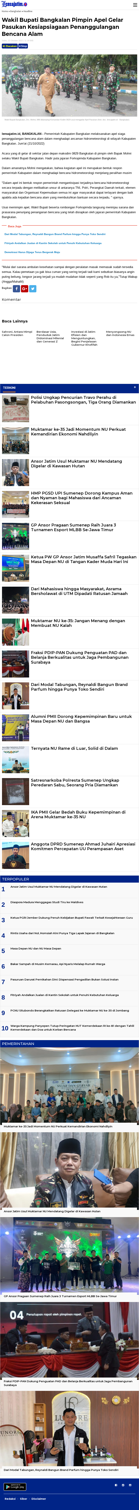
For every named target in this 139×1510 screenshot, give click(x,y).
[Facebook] (16, 288)
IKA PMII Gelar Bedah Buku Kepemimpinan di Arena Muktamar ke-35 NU (78, 814)
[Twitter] (32, 288)
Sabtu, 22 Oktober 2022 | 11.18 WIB (17, 40)
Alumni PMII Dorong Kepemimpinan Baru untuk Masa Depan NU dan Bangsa (81, 719)
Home (5, 11)
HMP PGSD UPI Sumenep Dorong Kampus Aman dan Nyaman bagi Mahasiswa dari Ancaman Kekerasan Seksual (81, 498)
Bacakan (11, 46)
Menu (135, 5)
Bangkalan (15, 11)
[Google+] (24, 288)
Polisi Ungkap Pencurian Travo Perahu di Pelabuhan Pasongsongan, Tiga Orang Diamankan (83, 400)
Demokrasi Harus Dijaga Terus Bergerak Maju (32, 252)
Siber (23, 1498)
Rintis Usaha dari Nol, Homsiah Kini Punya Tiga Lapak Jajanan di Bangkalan (62, 933)
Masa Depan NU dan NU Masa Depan (35, 948)
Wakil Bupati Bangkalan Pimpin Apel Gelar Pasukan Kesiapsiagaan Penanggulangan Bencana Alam (62, 27)
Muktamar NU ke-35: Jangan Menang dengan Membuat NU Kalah (78, 623)
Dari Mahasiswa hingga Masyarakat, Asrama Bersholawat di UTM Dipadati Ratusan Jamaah (79, 591)
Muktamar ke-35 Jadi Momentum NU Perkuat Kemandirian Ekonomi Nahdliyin (78, 432)
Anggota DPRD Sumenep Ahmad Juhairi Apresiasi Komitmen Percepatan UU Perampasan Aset (83, 846)
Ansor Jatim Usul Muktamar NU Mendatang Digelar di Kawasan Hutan (76, 463)
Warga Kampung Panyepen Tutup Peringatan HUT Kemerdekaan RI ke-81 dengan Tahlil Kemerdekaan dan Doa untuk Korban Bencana (72, 1027)
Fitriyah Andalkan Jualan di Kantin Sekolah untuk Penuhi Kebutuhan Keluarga (53, 243)
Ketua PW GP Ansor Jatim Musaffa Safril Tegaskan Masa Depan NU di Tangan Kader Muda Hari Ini (83, 559)
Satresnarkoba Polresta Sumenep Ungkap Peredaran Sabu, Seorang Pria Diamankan (75, 782)
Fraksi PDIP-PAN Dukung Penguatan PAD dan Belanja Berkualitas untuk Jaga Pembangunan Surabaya (80, 657)
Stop (23, 46)
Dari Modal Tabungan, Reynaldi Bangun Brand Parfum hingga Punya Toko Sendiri (55, 234)
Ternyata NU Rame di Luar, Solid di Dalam (74, 748)
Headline (28, 11)
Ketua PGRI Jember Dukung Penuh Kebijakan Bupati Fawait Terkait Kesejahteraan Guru (71, 917)
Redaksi (10, 1498)
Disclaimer (38, 1498)
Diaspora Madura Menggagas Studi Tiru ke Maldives (46, 902)
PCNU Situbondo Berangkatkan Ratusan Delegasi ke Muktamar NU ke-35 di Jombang (69, 1010)
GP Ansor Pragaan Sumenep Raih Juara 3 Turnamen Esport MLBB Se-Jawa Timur (73, 527)
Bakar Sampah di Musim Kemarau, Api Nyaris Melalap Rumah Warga (57, 964)
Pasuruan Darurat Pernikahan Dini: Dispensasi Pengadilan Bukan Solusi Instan (64, 979)
